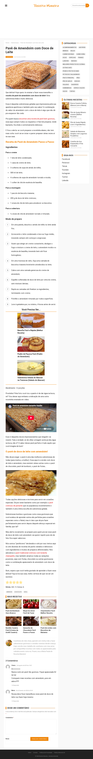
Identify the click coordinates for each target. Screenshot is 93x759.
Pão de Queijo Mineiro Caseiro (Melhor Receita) (78, 114)
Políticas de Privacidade (46, 752)
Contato (35, 752)
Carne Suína (80, 54)
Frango (80, 57)
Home (7, 43)
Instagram (66, 173)
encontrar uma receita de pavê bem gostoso (37, 119)
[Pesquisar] (87, 5)
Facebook (66, 159)
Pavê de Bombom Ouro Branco (13, 612)
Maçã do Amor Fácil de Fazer (29, 612)
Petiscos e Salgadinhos (71, 74)
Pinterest (65, 163)
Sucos (65, 91)
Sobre (29, 752)
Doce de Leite (18, 592)
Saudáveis (74, 84)
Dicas (65, 57)
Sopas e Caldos (79, 88)
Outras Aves (67, 67)
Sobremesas (15, 43)
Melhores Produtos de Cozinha (74, 64)
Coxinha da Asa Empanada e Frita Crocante (76, 144)
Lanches (66, 61)
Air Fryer (82, 47)
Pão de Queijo (67, 81)
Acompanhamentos (69, 47)
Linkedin (65, 180)
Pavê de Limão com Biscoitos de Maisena (48, 630)
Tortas (72, 91)
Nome (7, 738)
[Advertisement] (46, 24)
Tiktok (64, 166)
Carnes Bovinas (68, 54)
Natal (25, 592)
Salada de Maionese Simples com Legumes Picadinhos (78, 133)
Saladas (66, 84)
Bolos (73, 51)
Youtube (65, 170)
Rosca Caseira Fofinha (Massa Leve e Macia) (78, 104)
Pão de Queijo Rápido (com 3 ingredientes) (78, 123)
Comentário (10, 717)
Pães (78, 78)
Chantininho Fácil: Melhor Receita (48, 612)
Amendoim (9, 592)
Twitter (65, 177)
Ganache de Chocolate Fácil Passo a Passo (29, 630)
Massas (74, 61)
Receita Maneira (43, 756)
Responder (16, 685)
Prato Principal (68, 78)
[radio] (7, 583)
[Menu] (6, 6)
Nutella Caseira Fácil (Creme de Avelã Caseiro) (12, 630)
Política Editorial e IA (59, 752)
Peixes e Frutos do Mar (71, 71)
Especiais (72, 57)
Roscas (77, 81)
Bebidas (65, 51)
